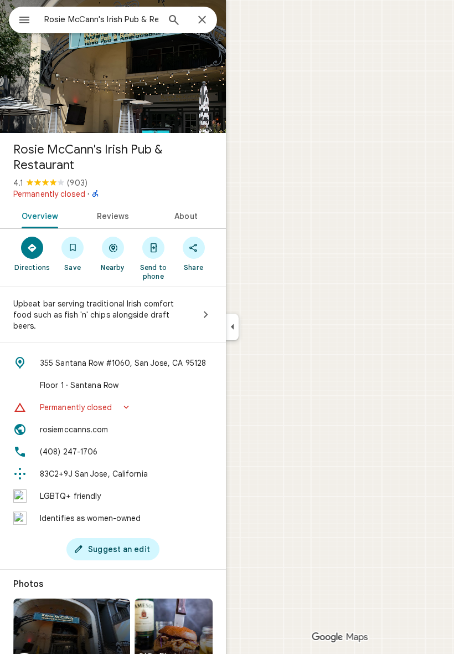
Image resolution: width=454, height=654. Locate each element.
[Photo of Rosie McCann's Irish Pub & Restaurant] (113, 66)
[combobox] (101, 19)
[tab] (38, 215)
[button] (113, 407)
